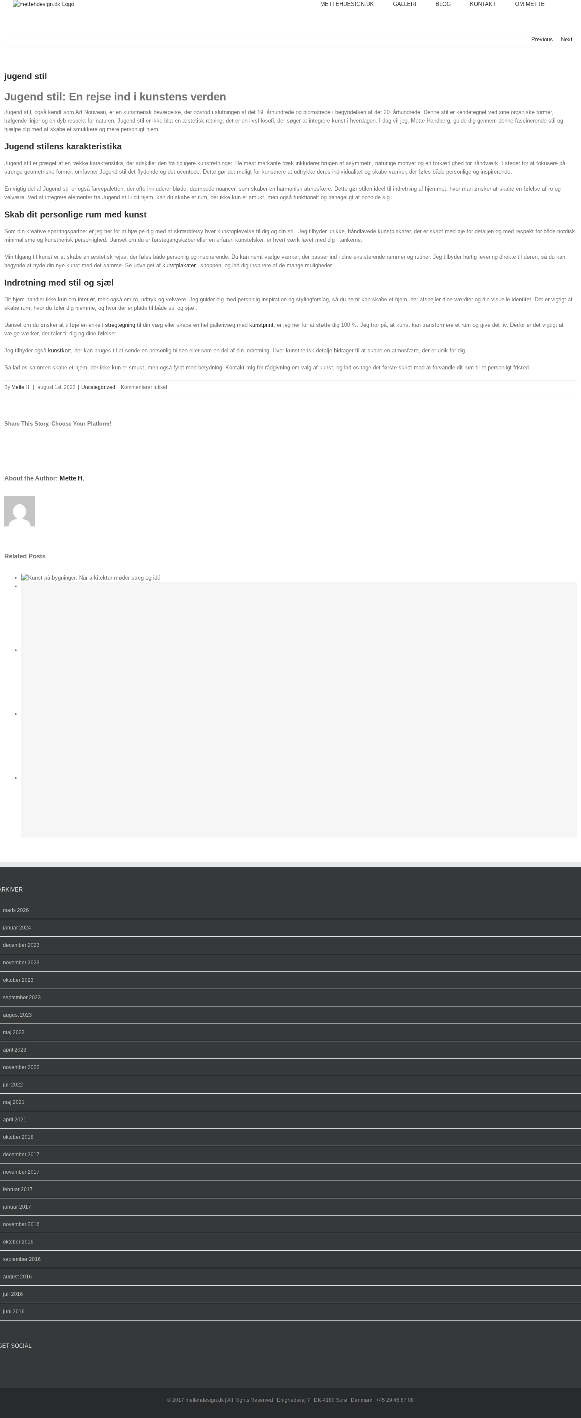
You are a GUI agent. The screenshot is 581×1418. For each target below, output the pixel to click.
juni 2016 (14, 1312)
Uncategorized (98, 387)
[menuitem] (356, 4)
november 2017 (21, 1172)
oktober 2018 (18, 1137)
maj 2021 (14, 1102)
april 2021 (14, 1120)
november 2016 (21, 1224)
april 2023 (14, 1050)
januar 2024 (17, 928)
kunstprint (261, 325)
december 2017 (21, 1155)
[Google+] (20, 1365)
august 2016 (17, 1277)
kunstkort (59, 350)
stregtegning (120, 325)
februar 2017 (18, 1189)
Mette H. (21, 387)
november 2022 (21, 1067)
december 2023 (21, 945)
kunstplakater (179, 265)
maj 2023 (14, 1032)
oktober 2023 (18, 980)
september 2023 (22, 998)
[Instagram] (7, 1365)
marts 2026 (16, 910)
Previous (542, 39)
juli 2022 (13, 1085)
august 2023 (17, 1015)
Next (566, 39)
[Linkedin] (27, 1365)
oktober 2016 (18, 1242)
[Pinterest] (14, 1365)
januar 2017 (17, 1207)
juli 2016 (13, 1294)
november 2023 (21, 963)
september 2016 (22, 1259)
